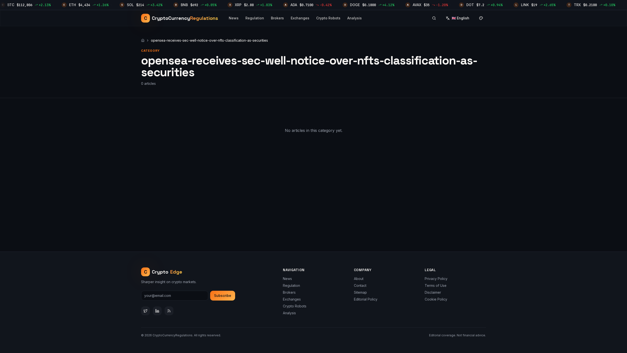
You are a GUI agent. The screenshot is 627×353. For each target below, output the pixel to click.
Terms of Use (435, 285)
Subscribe (222, 295)
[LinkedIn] (157, 310)
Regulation (254, 18)
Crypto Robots (328, 18)
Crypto (163, 272)
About (358, 279)
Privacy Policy (436, 279)
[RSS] (169, 310)
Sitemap (360, 292)
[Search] (434, 18)
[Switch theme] (481, 18)
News (234, 18)
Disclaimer (433, 292)
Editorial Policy (365, 299)
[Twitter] (145, 310)
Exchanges (300, 18)
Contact (360, 285)
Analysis (354, 18)
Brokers (277, 18)
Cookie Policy (436, 299)
